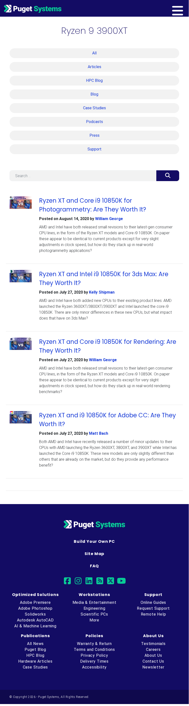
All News (35, 643)
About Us (153, 655)
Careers (153, 649)
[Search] (167, 175)
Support (94, 149)
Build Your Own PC (94, 541)
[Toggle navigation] (185, 8)
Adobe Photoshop (35, 608)
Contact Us (153, 661)
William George (109, 218)
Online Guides (153, 602)
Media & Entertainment (94, 602)
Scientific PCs (94, 614)
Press (94, 135)
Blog (94, 94)
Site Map (94, 554)
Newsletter (153, 667)
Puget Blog (35, 649)
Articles (94, 66)
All (94, 53)
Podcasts (94, 121)
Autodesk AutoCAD (35, 620)
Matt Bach (98, 433)
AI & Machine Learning (35, 626)
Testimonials (153, 643)
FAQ (94, 566)
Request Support (153, 608)
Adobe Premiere (35, 602)
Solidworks (35, 614)
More (94, 620)
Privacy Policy (94, 655)
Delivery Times (94, 661)
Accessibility (94, 667)
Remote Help (153, 614)
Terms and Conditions (94, 649)
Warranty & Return (94, 643)
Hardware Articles (35, 661)
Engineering (94, 608)
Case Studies (94, 108)
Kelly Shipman (102, 292)
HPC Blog (94, 80)
